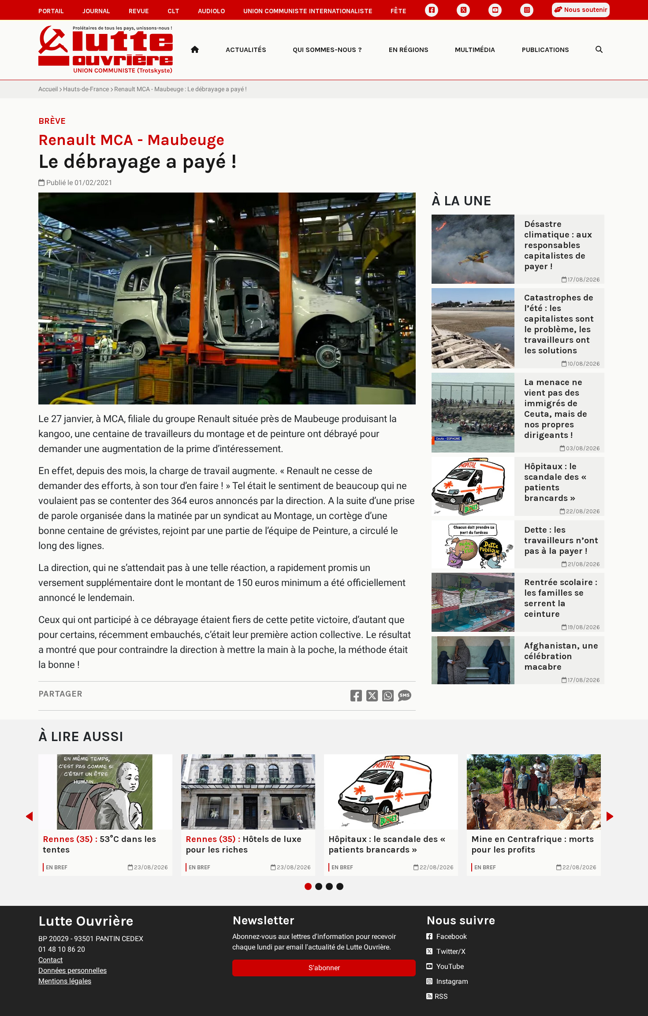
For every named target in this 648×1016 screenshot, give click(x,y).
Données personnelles (72, 970)
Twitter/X (450, 951)
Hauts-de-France (86, 89)
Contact (50, 960)
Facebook (451, 936)
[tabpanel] (105, 815)
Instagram (451, 981)
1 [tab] (308, 886)
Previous (27, 816)
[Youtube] (495, 10)
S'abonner (324, 968)
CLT (173, 11)
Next (612, 816)
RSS (441, 996)
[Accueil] (195, 50)
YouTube (449, 966)
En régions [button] (408, 49)
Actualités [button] (246, 49)
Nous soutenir (584, 10)
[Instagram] (526, 10)
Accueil (48, 89)
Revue (139, 11)
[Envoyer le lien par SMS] (404, 696)
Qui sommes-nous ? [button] (327, 49)
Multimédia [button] (475, 49)
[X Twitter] (463, 10)
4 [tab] (339, 886)
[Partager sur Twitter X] (372, 696)
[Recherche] (599, 50)
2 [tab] (318, 886)
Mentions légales (64, 981)
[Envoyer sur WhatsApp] (388, 696)
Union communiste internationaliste (307, 11)
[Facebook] (431, 10)
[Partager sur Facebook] (356, 696)
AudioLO (211, 11)
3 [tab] (329, 886)
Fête (398, 11)
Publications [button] (545, 49)
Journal (96, 11)
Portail (51, 11)
